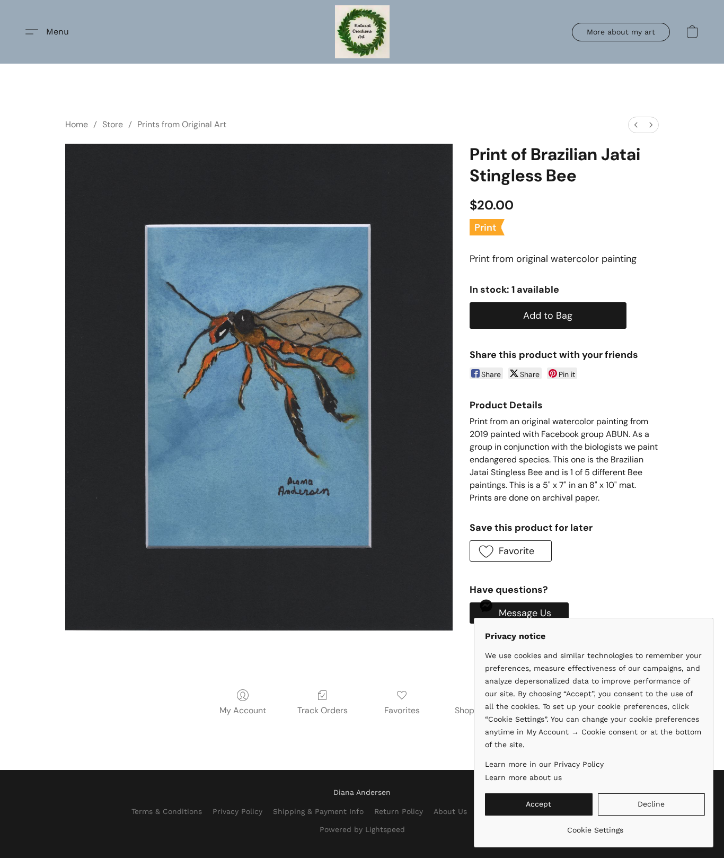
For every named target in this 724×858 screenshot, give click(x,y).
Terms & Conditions (166, 811)
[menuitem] (636, 125)
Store (112, 124)
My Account (242, 710)
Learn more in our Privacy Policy (544, 764)
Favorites (402, 710)
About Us (450, 811)
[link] (595, 826)
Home (76, 124)
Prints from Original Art (181, 124)
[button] (362, 31)
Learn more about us (523, 777)
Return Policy (398, 811)
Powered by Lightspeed (362, 829)
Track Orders (322, 710)
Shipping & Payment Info (318, 811)
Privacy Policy (237, 811)
